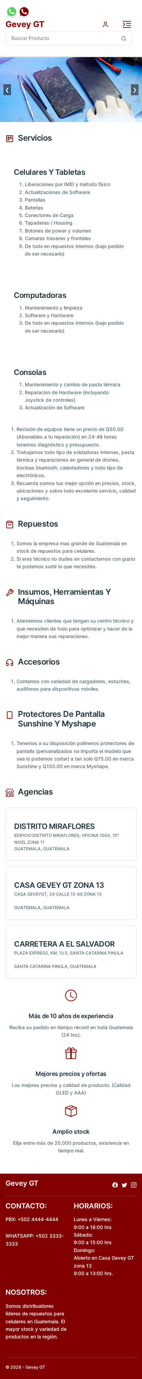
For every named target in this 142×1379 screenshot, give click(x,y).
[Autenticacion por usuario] (105, 24)
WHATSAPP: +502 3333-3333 (35, 1239)
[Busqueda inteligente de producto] (123, 38)
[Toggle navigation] (126, 24)
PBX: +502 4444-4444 (32, 1219)
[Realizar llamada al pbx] (24, 12)
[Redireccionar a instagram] (133, 1184)
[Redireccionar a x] (124, 1184)
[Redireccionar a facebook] (115, 1184)
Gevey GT (25, 24)
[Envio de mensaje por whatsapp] (12, 12)
